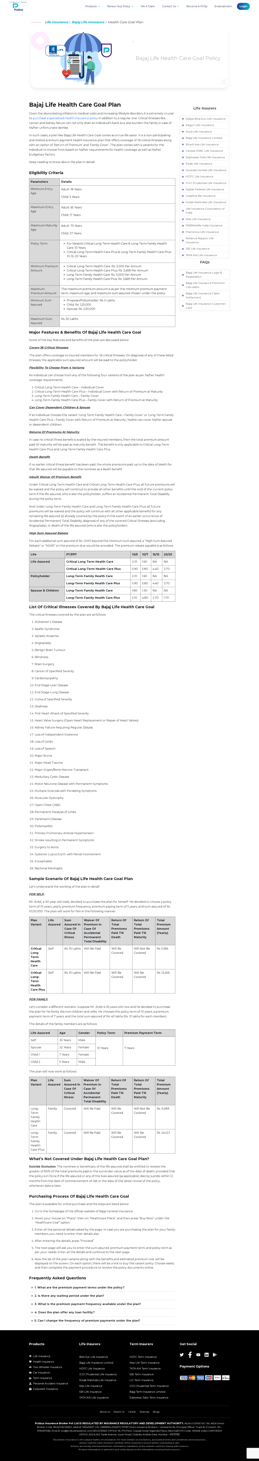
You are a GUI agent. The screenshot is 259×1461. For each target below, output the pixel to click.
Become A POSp (197, 6)
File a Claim (148, 6)
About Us (105, 1411)
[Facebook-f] (190, 1355)
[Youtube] (198, 1355)
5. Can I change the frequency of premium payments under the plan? (87, 1320)
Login (243, 6)
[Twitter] (182, 1355)
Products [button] (91, 6)
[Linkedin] (207, 1355)
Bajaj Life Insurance (88, 22)
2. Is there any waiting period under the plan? (69, 1295)
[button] (102, 1288)
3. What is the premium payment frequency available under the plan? (88, 1304)
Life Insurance (56, 22)
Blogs (156, 1411)
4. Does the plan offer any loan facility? (65, 1312)
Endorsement (223, 6)
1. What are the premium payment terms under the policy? (79, 1287)
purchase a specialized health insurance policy (65, 118)
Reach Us (119, 1411)
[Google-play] (215, 1355)
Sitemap (144, 1411)
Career (132, 1411)
